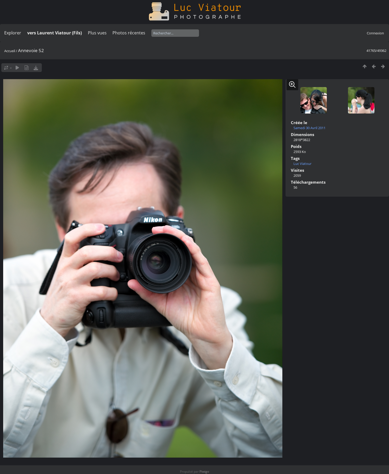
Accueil (9, 50)
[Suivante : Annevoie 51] (383, 66)
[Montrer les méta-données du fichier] (26, 68)
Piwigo (204, 471)
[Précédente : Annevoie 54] (373, 66)
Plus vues (97, 33)
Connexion (375, 33)
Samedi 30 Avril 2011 (309, 127)
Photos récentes (128, 33)
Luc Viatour (302, 163)
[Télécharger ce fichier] (35, 68)
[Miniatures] (364, 66)
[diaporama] (17, 68)
